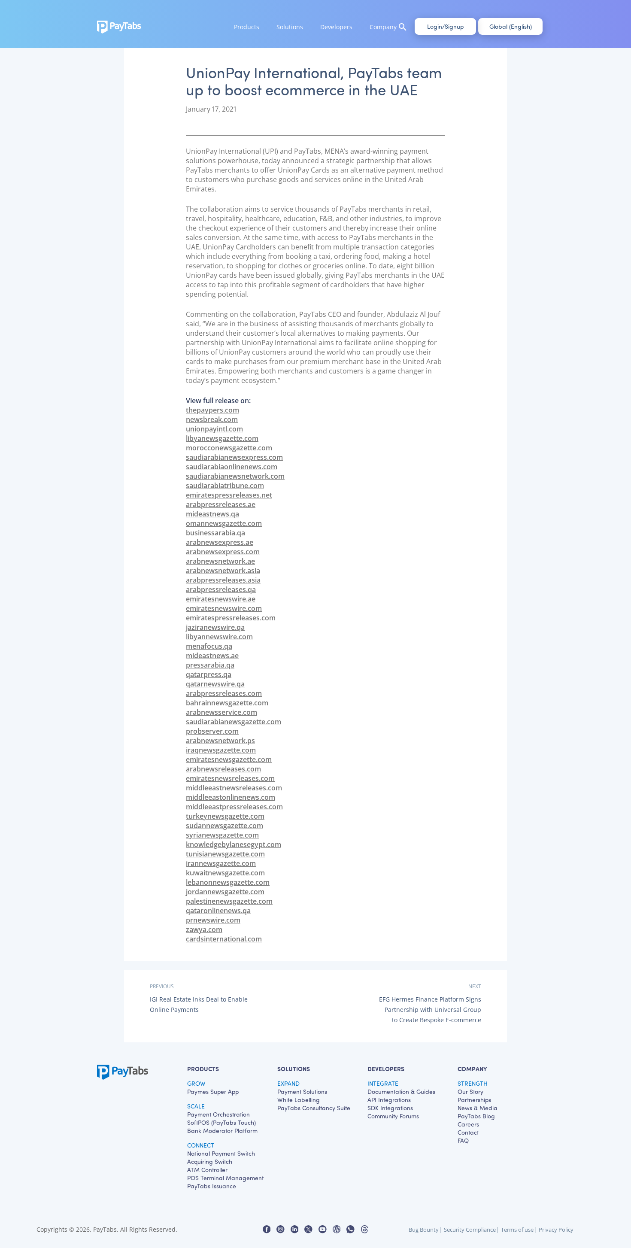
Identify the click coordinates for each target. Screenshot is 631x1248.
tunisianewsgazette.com (225, 854)
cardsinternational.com (224, 939)
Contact (468, 1132)
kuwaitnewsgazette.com (225, 873)
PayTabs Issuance (211, 1186)
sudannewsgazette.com (224, 825)
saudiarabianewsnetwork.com (235, 476)
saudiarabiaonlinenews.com (231, 466)
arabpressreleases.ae (220, 504)
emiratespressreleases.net (229, 495)
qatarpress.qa (208, 674)
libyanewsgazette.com (222, 438)
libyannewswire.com (219, 636)
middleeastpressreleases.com (234, 806)
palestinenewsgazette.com (229, 901)
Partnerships (474, 1100)
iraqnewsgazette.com (221, 750)
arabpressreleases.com (224, 693)
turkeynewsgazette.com (225, 816)
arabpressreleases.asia (223, 580)
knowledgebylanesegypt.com (233, 844)
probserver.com (212, 731)
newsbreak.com (212, 419)
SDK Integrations (390, 1108)
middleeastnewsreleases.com (234, 788)
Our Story (470, 1091)
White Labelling (298, 1100)
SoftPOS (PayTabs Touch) (221, 1122)
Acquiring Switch (209, 1161)
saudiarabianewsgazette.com (233, 721)
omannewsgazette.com (224, 523)
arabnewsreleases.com (223, 769)
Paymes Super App (213, 1091)
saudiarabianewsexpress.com (234, 457)
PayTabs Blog (476, 1116)
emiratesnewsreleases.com (230, 778)
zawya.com (204, 929)
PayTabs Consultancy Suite (313, 1108)
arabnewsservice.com (221, 712)
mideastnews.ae (212, 655)
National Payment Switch (221, 1153)
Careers (468, 1124)
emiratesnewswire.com (224, 608)
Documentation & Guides (401, 1091)
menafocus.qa (209, 646)
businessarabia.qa (215, 532)
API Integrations (389, 1100)
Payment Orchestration (218, 1114)
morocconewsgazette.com (229, 447)
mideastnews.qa (212, 514)
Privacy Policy (556, 1229)
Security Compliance (470, 1229)
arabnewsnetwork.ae (220, 561)
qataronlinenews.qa (218, 910)
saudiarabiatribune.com (225, 485)
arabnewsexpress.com (223, 551)
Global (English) (510, 26)
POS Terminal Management (225, 1178)
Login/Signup (445, 26)
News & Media (478, 1108)
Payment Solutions (302, 1091)
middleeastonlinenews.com (230, 797)
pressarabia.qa (210, 665)
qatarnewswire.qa (215, 684)
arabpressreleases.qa (221, 589)
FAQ (463, 1140)
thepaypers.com (212, 410)
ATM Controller (207, 1170)
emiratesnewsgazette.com (229, 759)
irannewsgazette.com (221, 863)
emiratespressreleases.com (231, 617)
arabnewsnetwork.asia (223, 570)
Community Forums (393, 1116)
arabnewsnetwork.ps (220, 740)
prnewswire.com (213, 920)
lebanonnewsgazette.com (228, 882)
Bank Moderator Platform (222, 1131)
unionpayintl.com (214, 429)
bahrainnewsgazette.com (227, 703)
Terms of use (517, 1229)
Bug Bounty (424, 1229)
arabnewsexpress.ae (219, 542)
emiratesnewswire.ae (220, 599)
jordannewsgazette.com (225, 891)
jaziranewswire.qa (215, 627)
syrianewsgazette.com (222, 835)
